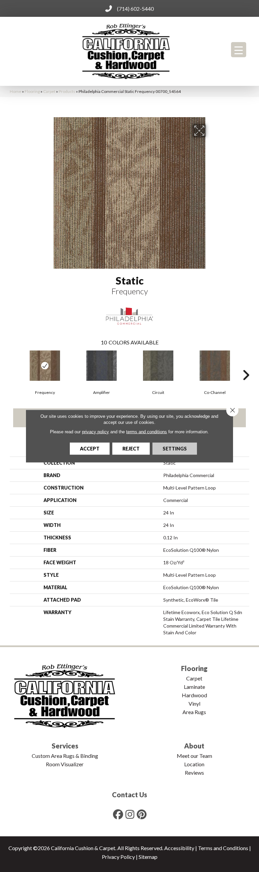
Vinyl (194, 703)
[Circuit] (158, 365)
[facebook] (118, 814)
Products (67, 91)
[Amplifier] (101, 365)
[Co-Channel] (214, 365)
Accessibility (179, 848)
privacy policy (95, 431)
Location (194, 764)
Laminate (194, 686)
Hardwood (194, 695)
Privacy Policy (118, 856)
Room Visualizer (65, 764)
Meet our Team (194, 755)
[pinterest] (142, 814)
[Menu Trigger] (238, 49)
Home (15, 91)
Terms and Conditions (223, 848)
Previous (13, 365)
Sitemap (148, 856)
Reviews (194, 772)
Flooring (32, 91)
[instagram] (130, 814)
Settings (175, 448)
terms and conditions (146, 431)
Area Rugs (194, 712)
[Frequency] (45, 365)
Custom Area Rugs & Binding (65, 755)
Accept (89, 448)
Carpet (49, 91)
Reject (131, 448)
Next (246, 365)
